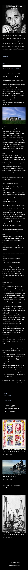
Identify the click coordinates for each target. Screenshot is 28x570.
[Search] (25, 2)
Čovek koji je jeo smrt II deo (13, 534)
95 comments (9, 479)
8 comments (9, 454)
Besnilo (5, 487)
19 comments (12, 411)
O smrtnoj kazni (12, 409)
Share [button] (3, 387)
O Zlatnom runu (9, 477)
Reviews (5, 54)
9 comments (9, 537)
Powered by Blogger (15, 562)
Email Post (8, 387)
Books (11, 54)
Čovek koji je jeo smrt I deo (13, 452)
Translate (16, 68)
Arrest (16, 54)
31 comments (9, 489)
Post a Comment (6, 395)
